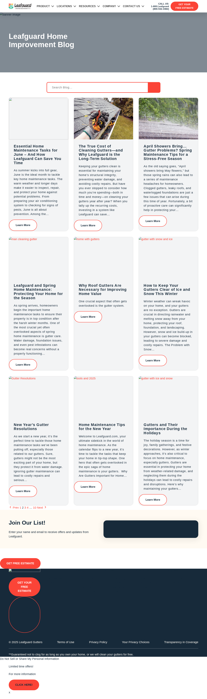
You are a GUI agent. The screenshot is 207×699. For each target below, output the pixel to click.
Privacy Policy (98, 642)
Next (40, 507)
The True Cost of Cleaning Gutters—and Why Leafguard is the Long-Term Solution (101, 152)
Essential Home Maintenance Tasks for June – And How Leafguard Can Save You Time (37, 154)
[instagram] (180, 591)
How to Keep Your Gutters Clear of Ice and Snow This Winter (167, 289)
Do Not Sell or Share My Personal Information (29, 658)
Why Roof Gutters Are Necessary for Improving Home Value (103, 289)
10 (34, 507)
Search (154, 87)
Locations (64, 6)
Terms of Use (65, 642)
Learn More (23, 225)
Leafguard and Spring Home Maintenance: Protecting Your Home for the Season (38, 291)
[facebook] (170, 591)
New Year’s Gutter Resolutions (31, 427)
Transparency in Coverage (181, 642)
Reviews (172, 570)
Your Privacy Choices (135, 642)
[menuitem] (45, 6)
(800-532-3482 (160, 9)
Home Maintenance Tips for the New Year (102, 427)
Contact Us (131, 6)
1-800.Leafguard (160, 6)
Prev (15, 507)
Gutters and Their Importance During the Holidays (165, 429)
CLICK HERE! (24, 684)
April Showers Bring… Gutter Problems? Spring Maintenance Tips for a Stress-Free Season (168, 152)
